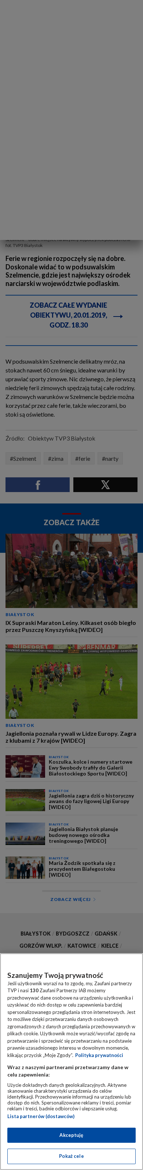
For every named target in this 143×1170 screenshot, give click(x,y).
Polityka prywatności (99, 1055)
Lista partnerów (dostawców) (40, 1116)
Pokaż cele (71, 1156)
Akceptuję (71, 1135)
